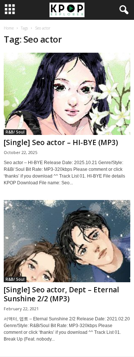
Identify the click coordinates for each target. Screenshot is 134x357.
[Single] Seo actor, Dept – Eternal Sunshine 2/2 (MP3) (61, 294)
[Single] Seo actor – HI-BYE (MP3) (61, 142)
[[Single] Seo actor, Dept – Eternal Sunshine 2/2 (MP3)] (67, 241)
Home (9, 28)
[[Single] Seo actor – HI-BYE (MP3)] (67, 94)
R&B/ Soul (15, 132)
